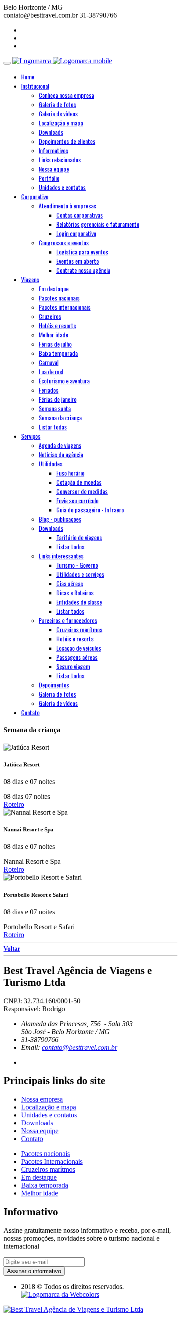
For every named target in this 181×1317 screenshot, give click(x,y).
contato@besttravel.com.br (79, 1047)
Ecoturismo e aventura (64, 380)
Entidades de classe (79, 601)
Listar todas (53, 426)
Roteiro (14, 804)
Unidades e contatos (62, 187)
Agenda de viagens (60, 445)
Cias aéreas (69, 583)
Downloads (51, 131)
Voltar (12, 948)
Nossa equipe (54, 168)
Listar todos (70, 546)
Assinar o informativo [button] (34, 1271)
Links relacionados (60, 159)
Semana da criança (60, 417)
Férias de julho (55, 343)
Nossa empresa (42, 1099)
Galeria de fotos (57, 104)
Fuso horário (70, 472)
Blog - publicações (60, 518)
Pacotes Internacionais (52, 1161)
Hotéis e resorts (57, 325)
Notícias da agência (61, 454)
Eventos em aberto (77, 260)
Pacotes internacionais (64, 306)
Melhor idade (53, 334)
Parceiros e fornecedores (68, 620)
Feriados (48, 389)
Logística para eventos (82, 251)
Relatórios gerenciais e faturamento (97, 224)
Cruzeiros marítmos (79, 629)
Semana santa (55, 408)
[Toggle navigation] (7, 63)
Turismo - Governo (77, 564)
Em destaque (54, 288)
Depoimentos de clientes (67, 141)
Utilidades (50, 463)
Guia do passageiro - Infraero (90, 509)
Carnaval (48, 362)
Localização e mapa (61, 122)
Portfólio (49, 178)
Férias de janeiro (57, 399)
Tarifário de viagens (79, 537)
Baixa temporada (58, 353)
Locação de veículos (78, 647)
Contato (32, 1138)
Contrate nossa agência (83, 270)
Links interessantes (61, 555)
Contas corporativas (79, 214)
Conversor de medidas (82, 491)
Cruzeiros (50, 316)
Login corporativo (76, 233)
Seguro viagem (73, 666)
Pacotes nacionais (59, 297)
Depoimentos (54, 684)
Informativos (53, 150)
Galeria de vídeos (58, 113)
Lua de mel (51, 371)
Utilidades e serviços (80, 574)
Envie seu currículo (77, 500)
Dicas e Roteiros (75, 592)
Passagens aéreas (77, 657)
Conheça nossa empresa (66, 95)
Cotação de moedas (78, 482)
